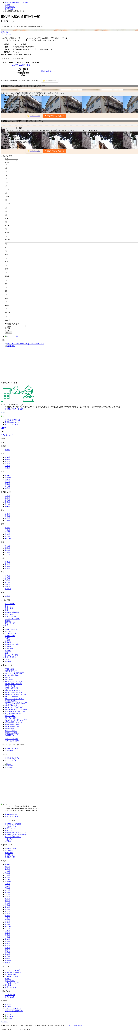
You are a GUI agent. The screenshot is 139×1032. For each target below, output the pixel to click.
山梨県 (7, 496)
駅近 (6, 625)
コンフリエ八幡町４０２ (21, 65)
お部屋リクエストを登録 (14, 409)
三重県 (7, 520)
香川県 (7, 564)
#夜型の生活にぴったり (13, 722)
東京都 (7, 5)
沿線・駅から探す (11, 739)
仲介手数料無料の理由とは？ (15, 832)
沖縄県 (7, 596)
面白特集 (8, 985)
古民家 (7, 640)
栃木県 (7, 486)
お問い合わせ (10, 997)
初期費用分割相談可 (12, 612)
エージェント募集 (11, 976)
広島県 (7, 548)
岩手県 (7, 459)
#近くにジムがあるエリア (14, 699)
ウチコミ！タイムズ (12, 970)
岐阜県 (7, 518)
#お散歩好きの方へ (12, 733)
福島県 (7, 468)
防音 (6, 653)
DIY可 (7, 659)
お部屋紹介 (9, 855)
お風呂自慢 (9, 648)
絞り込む (8, 332)
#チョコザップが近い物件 (14, 707)
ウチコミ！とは (10, 826)
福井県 (7, 506)
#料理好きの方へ (11, 701)
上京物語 (8, 841)
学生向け (8, 631)
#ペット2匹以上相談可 (13, 675)
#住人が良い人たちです (13, 714)
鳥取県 (7, 552)
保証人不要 (9, 614)
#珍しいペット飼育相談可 (14, 673)
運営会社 (8, 1004)
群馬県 (7, 488)
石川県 (7, 500)
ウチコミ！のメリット (9, 435)
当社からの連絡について (14, 1011)
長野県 (7, 498)
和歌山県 (8, 538)
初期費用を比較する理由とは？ (16, 834)
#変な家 (8, 677)
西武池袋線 (9, 9)
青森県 (7, 457)
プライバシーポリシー (13, 1009)
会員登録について (11, 828)
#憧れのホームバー (12, 726)
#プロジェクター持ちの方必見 (16, 720)
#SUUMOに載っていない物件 (15, 711)
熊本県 (7, 582)
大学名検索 (9, 853)
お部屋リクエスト (11, 748)
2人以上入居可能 (11, 629)
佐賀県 (7, 578)
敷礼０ (7, 610)
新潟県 (7, 502)
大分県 (7, 584)
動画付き (8, 642)
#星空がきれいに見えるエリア (16, 703)
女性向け (8, 621)
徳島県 (7, 568)
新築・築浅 (9, 608)
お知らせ (8, 979)
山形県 (7, 466)
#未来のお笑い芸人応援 (13, 682)
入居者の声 (9, 839)
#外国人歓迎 (9, 669)
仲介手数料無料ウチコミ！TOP (16, 2)
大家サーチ (9, 750)
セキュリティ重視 (11, 655)
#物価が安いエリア (12, 705)
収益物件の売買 (10, 974)
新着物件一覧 (10, 857)
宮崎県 (7, 586)
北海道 (7, 450)
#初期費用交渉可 (11, 671)
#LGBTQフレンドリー (13, 735)
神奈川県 (8, 477)
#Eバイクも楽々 (10, 718)
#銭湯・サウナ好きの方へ (14, 692)
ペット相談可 (10, 604)
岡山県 (7, 546)
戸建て (7, 638)
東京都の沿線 (10, 7)
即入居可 (8, 646)
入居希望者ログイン (12, 422)
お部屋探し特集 (10, 848)
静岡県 (7, 516)
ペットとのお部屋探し (13, 837)
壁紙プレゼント (10, 616)
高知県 (7, 566)
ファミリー (9, 627)
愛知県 (7, 514)
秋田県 (7, 461)
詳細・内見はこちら (48, 71)
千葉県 (7, 480)
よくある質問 (10, 995)
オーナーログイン (11, 424)
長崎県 (7, 580)
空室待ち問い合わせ (54, 116)
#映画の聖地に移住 (12, 724)
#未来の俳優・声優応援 (13, 684)
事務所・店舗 (10, 636)
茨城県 (7, 484)
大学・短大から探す (12, 741)
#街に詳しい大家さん (12, 690)
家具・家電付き (10, 657)
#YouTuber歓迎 (10, 716)
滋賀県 (7, 534)
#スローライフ (10, 686)
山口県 (7, 554)
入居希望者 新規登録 (12, 420)
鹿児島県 (8, 589)
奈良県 (7, 536)
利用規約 (8, 1006)
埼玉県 (7, 482)
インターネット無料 (12, 619)
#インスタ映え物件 (12, 696)
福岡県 (7, 576)
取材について (10, 830)
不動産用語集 (10, 981)
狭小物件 (8, 661)
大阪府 (7, 528)
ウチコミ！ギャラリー (13, 983)
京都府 (7, 532)
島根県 (7, 550)
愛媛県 (7, 562)
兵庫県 (7, 530)
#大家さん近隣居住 (12, 688)
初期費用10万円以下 (12, 644)
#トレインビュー (11, 731)
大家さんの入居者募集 (13, 972)
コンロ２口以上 (10, 634)
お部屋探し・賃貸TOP (13, 824)
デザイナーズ (10, 623)
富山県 (7, 504)
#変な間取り (9, 679)
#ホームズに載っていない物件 (16, 709)
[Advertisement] (69, 364)
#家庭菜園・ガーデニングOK (15, 694)
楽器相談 (8, 651)
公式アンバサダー (11, 987)
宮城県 (7, 464)
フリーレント (10, 606)
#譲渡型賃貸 (9, 728)
